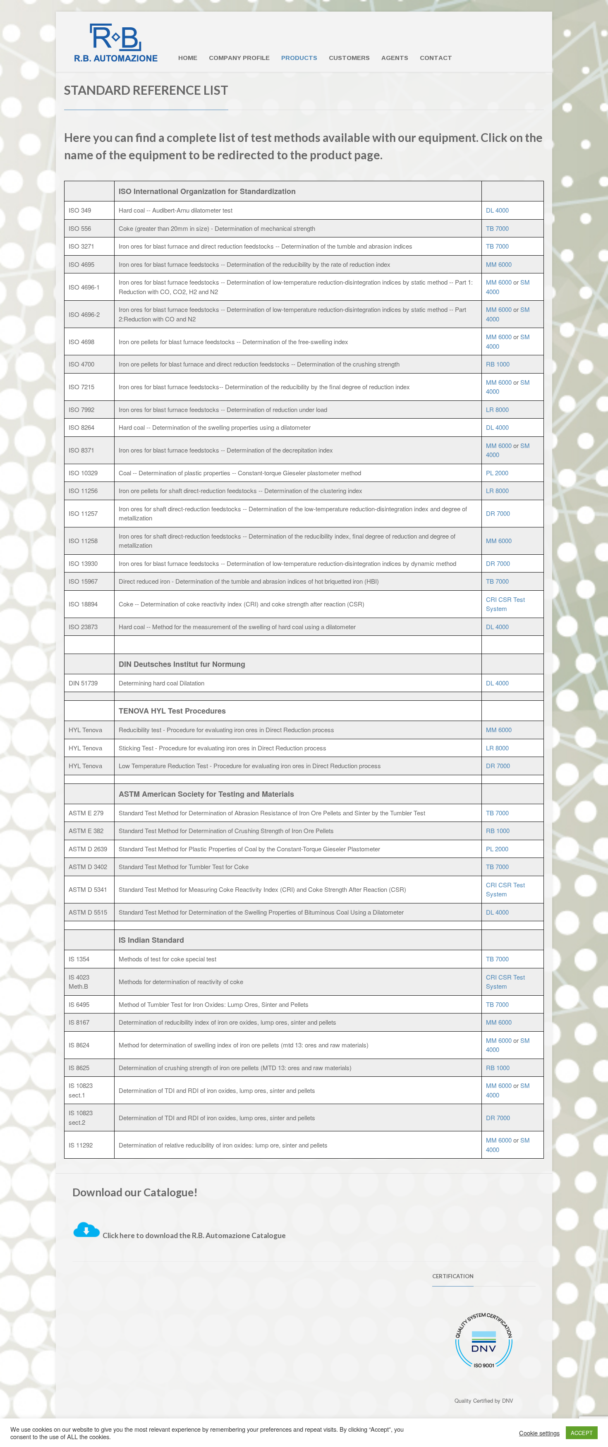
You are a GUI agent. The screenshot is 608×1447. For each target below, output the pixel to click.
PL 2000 (497, 472)
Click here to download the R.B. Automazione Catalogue (194, 1235)
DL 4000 (497, 210)
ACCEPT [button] (582, 1433)
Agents (394, 58)
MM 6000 (499, 264)
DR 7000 (498, 513)
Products (299, 58)
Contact (436, 58)
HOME (187, 58)
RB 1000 (498, 363)
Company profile (239, 58)
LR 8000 (497, 409)
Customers (349, 58)
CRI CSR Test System (505, 604)
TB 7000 (497, 228)
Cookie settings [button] (539, 1433)
